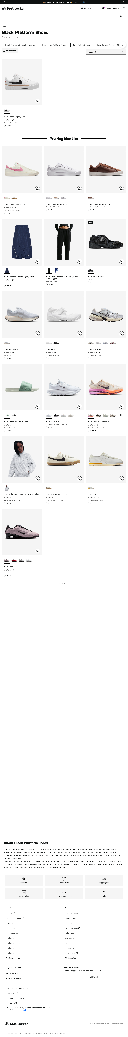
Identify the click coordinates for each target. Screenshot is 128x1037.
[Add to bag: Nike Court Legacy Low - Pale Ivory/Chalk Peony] (37, 188)
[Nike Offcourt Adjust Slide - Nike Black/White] (14, 415)
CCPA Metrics (11, 993)
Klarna (67, 943)
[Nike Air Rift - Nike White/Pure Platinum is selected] (49, 343)
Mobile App (69, 933)
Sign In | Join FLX (112, 8)
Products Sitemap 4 (14, 953)
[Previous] (4, 2)
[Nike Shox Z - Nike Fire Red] (14, 560)
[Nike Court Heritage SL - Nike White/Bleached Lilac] (64, 198)
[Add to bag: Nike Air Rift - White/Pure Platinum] (79, 333)
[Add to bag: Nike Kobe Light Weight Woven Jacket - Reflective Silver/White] (37, 478)
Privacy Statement (13, 978)
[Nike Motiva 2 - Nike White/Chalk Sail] (64, 415)
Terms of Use (11, 973)
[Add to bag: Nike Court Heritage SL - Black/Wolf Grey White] (79, 188)
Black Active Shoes (81, 45)
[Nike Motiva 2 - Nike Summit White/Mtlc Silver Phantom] (71, 415)
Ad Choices (10, 1003)
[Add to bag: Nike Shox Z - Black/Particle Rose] (37, 551)
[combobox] (63, 16)
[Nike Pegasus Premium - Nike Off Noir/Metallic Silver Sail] (113, 415)
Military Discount (71, 928)
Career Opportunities (14, 918)
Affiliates (9, 923)
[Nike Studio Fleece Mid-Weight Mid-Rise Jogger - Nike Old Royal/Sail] (56, 271)
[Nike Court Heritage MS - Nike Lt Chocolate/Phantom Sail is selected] (91, 198)
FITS (7, 983)
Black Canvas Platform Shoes (109, 45)
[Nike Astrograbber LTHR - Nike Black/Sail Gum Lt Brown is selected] (49, 488)
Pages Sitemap (12, 933)
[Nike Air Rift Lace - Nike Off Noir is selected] (91, 271)
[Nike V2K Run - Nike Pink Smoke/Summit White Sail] (113, 343)
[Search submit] (121, 16)
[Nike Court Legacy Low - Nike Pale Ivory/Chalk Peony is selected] (7, 198)
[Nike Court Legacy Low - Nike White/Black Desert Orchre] (14, 198)
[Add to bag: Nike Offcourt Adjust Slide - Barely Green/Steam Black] (37, 406)
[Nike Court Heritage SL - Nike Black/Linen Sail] (56, 198)
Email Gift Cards (71, 913)
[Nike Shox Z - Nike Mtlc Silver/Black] (22, 560)
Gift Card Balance (72, 918)
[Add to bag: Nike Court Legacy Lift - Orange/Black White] (37, 101)
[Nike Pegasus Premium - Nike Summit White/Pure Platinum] (106, 415)
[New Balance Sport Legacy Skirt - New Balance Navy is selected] (7, 271)
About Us (9, 913)
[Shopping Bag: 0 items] (124, 8)
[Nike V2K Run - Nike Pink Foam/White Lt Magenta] (98, 343)
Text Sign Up (70, 938)
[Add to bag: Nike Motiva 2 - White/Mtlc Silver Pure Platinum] (79, 406)
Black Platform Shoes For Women (20, 45)
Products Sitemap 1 (13, 938)
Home (4, 26)
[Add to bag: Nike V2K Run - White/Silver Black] (121, 333)
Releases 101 (70, 948)
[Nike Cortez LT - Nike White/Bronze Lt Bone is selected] (91, 488)
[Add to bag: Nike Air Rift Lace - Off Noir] (121, 261)
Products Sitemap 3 (14, 948)
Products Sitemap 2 (14, 943)
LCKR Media (11, 928)
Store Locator (70, 953)
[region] (64, 2)
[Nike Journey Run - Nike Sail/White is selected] (7, 343)
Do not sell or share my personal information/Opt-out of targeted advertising (28, 1009)
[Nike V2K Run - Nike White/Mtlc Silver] (106, 343)
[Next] (123, 2)
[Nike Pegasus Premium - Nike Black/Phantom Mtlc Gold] (98, 415)
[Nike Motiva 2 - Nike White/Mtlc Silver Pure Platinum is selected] (49, 415)
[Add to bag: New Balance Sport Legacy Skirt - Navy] (37, 261)
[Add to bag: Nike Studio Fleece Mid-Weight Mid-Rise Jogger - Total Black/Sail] (79, 261)
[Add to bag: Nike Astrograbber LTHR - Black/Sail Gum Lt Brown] (79, 478)
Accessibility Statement (15, 998)
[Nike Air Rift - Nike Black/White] (56, 343)
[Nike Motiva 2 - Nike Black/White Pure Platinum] (56, 415)
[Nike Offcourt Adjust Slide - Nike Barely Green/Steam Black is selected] (7, 415)
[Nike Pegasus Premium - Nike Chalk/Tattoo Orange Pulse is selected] (91, 415)
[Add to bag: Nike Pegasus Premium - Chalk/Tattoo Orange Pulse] (121, 406)
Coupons (68, 923)
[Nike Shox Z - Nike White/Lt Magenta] (29, 560)
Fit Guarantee (70, 958)
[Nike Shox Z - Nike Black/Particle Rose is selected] (7, 560)
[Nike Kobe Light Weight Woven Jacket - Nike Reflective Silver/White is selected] (7, 488)
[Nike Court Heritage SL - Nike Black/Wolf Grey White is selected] (49, 198)
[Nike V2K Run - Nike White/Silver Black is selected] (91, 343)
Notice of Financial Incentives (17, 988)
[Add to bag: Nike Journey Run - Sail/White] (37, 333)
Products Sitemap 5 (14, 958)
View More (64, 583)
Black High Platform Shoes (54, 45)
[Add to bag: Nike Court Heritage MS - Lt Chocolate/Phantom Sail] (121, 188)
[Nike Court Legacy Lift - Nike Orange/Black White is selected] (7, 110)
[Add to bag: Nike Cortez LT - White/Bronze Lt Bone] (121, 478)
